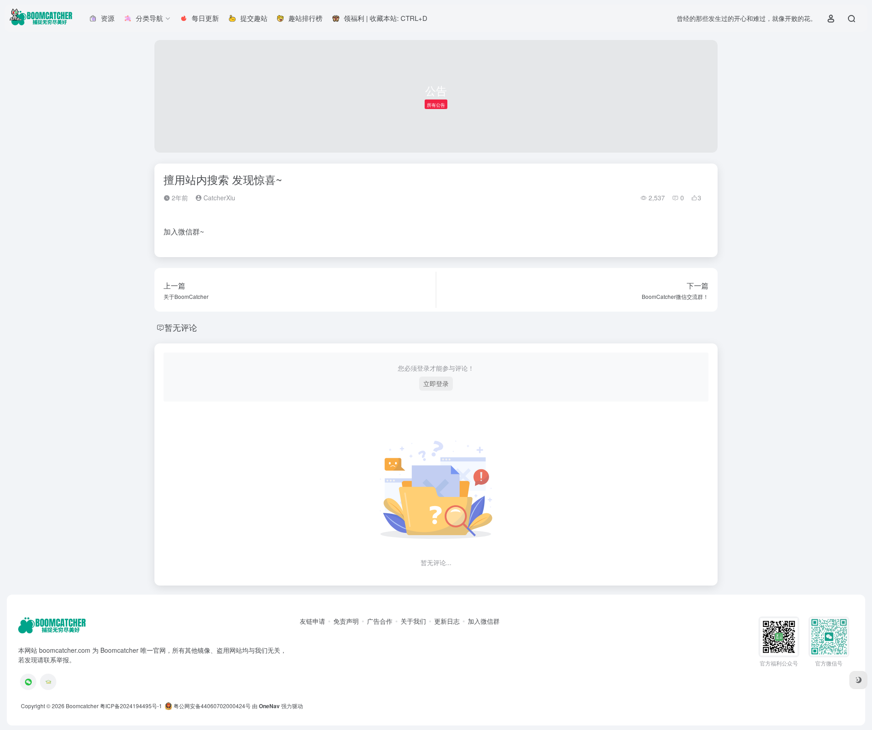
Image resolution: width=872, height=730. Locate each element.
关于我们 (413, 621)
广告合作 (379, 621)
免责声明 (346, 621)
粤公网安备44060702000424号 (211, 706)
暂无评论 (180, 327)
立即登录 (436, 383)
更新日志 (447, 621)
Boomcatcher (82, 706)
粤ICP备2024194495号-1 (131, 706)
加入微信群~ (184, 231)
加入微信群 (484, 621)
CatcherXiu (218, 197)
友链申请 (312, 621)
